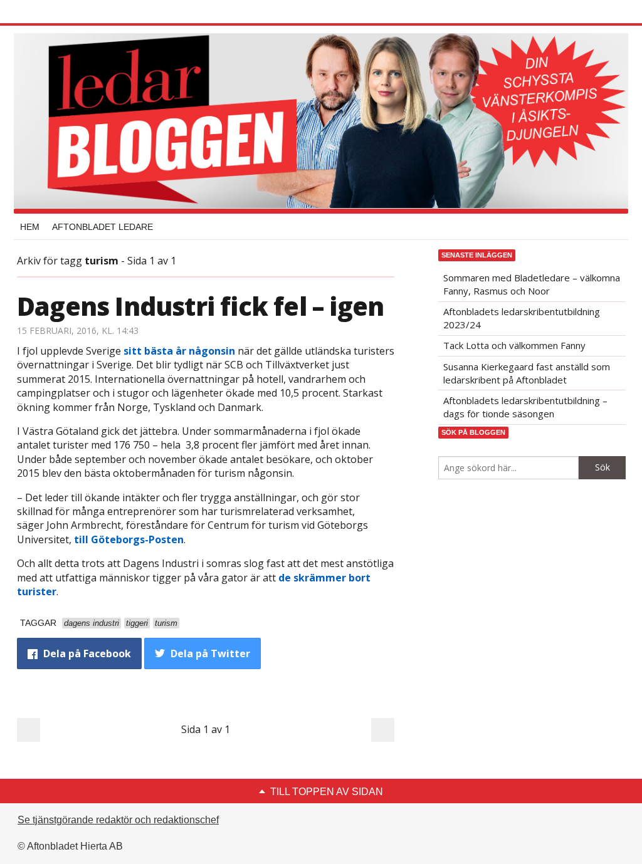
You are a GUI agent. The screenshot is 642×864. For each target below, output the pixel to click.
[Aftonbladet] (64, 12)
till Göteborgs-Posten (129, 539)
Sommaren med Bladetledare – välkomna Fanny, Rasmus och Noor (531, 284)
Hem (29, 227)
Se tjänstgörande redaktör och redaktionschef (118, 820)
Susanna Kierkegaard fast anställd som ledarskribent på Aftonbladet (526, 373)
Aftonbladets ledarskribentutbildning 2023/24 (521, 318)
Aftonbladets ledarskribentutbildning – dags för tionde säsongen (525, 407)
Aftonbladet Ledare (102, 227)
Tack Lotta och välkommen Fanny (514, 345)
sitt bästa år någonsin (179, 351)
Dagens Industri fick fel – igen (200, 306)
